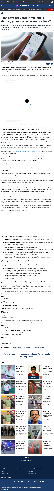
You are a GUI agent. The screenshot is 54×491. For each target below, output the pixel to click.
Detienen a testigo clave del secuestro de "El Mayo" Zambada (47, 412)
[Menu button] (4, 5)
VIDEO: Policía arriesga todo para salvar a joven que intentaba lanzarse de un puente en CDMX (48, 397)
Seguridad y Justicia (17, 347)
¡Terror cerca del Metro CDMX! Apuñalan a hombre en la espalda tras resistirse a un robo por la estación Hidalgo (48, 382)
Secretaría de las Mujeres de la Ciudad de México (23, 151)
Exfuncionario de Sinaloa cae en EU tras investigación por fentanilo (20, 382)
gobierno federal (13, 264)
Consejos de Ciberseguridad (39, 347)
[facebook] (31, 460)
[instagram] (24, 460)
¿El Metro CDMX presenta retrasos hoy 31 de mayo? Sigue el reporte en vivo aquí (47, 442)
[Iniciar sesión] (52, 1)
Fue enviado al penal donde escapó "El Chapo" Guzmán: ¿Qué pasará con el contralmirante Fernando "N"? (21, 397)
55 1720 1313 (29, 474)
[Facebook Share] (47, 64)
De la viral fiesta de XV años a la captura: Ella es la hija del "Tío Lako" (21, 427)
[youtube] (28, 460)
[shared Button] (52, 64)
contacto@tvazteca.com (31, 473)
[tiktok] (26, 460)
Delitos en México (27, 347)
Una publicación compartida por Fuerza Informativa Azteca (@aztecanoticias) (27, 124)
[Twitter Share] (49, 64)
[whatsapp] (33, 460)
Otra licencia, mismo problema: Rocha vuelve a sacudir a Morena (21, 367)
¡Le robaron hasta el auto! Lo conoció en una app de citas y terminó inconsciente (47, 367)
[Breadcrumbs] (2, 13)
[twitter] (21, 460)
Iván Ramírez (8, 65)
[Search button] (50, 5)
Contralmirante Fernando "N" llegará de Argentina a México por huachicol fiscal (21, 412)
